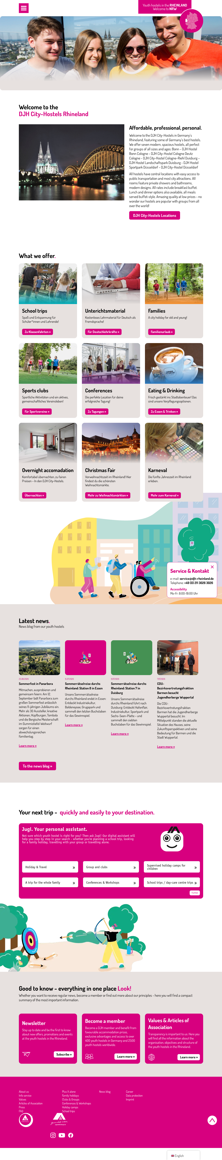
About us (24, 1091)
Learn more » (28, 745)
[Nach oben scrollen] (212, 1120)
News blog (105, 1091)
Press (22, 1107)
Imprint (130, 1099)
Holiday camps (70, 1107)
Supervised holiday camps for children (166, 867)
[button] (24, 8)
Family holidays (70, 1095)
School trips (68, 1111)
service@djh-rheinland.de (197, 578)
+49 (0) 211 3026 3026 (198, 583)
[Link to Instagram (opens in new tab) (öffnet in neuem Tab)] (53, 1135)
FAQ (21, 1111)
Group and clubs (96, 867)
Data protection (134, 1095)
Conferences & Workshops (102, 882)
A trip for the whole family (42, 882)
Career (129, 1091)
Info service (25, 1095)
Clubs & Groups (70, 1099)
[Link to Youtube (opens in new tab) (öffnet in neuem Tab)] (62, 1135)
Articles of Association (31, 1103)
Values (22, 1099)
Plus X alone (69, 1091)
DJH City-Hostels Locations (154, 215)
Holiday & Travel (36, 867)
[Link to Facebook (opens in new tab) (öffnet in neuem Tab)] (70, 1135)
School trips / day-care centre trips (170, 882)
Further (195, 892)
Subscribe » (64, 1054)
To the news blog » (37, 765)
